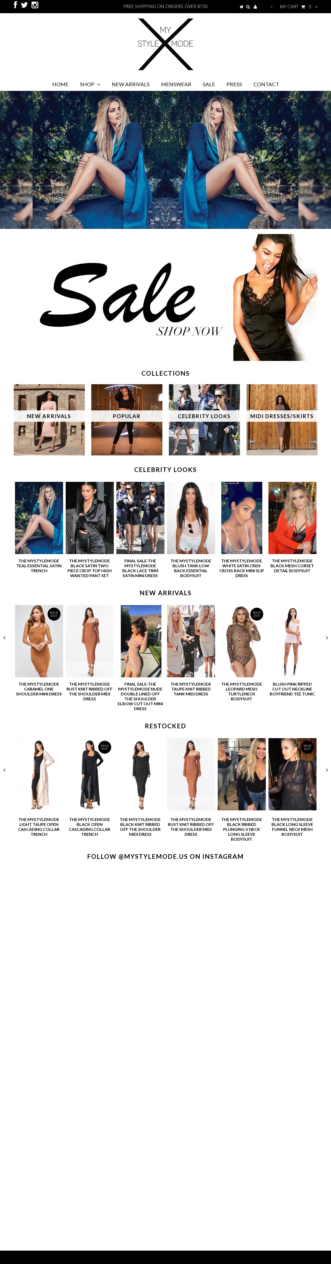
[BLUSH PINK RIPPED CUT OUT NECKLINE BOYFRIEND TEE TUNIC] (292, 676)
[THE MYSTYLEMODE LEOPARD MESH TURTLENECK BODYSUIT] (242, 676)
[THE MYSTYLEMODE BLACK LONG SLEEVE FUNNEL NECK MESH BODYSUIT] (292, 809)
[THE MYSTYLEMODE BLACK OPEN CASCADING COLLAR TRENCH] (90, 809)
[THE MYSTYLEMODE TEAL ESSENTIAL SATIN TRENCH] (39, 552)
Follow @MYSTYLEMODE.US (137, 856)
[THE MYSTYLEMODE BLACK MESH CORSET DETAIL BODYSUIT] (292, 552)
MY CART (295, 6)
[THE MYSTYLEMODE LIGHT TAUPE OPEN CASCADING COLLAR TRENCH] (39, 809)
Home (60, 84)
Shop (87, 84)
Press (234, 84)
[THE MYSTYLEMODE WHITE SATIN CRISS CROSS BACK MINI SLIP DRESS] (242, 552)
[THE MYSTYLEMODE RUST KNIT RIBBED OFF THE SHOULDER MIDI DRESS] (90, 676)
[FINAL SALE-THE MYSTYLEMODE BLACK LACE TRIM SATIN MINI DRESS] (140, 552)
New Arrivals (131, 84)
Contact (266, 84)
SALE (209, 84)
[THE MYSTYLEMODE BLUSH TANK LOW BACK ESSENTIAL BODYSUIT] (191, 552)
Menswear (176, 84)
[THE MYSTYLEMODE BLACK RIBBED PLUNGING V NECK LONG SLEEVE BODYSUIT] (242, 809)
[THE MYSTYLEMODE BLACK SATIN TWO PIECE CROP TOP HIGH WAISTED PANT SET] (90, 552)
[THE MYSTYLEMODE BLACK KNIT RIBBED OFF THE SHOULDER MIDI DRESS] (140, 809)
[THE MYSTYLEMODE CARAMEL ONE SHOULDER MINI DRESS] (39, 676)
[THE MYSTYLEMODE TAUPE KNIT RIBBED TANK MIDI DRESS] (191, 676)
